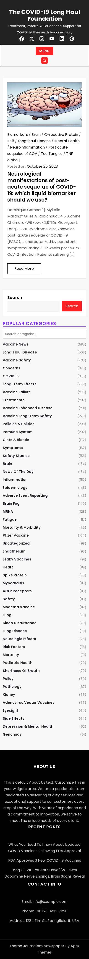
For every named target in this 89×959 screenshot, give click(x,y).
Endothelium (14, 551)
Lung (7, 615)
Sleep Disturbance (20, 623)
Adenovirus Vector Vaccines (29, 702)
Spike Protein (15, 575)
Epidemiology (15, 487)
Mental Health (67, 141)
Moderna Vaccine (19, 607)
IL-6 (10, 141)
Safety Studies (16, 455)
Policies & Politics (18, 423)
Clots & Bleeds (16, 439)
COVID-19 (11, 376)
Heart (8, 567)
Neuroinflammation (27, 147)
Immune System (18, 431)
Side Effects (13, 718)
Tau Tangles (52, 153)
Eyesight (10, 710)
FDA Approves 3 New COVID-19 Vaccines (44, 860)
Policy (8, 678)
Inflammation (15, 479)
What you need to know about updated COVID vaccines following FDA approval (44, 847)
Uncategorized (16, 543)
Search (14, 297)
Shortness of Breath (21, 670)
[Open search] (44, 60)
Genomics (12, 734)
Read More (24, 268)
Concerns (11, 368)
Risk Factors (14, 646)
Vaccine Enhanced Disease (27, 408)
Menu (44, 51)
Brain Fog (11, 503)
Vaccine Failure (17, 392)
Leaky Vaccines (17, 559)
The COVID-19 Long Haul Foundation (44, 15)
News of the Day (18, 471)
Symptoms (13, 447)
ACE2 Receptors (17, 591)
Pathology (12, 686)
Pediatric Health (17, 662)
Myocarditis (13, 583)
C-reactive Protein (61, 134)
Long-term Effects (20, 384)
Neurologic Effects (19, 638)
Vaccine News (16, 344)
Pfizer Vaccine (16, 535)
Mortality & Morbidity (22, 527)
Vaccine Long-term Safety (27, 416)
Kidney (9, 694)
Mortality (11, 654)
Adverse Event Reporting (25, 495)
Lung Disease (15, 630)
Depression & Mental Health (28, 726)
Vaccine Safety (17, 360)
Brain (36, 134)
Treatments (14, 400)
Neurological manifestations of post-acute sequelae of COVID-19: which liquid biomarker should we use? (41, 186)
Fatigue (10, 519)
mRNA (8, 511)
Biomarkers (17, 134)
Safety (9, 599)
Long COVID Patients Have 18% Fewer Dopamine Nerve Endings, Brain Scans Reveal (44, 873)
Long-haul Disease (34, 141)
